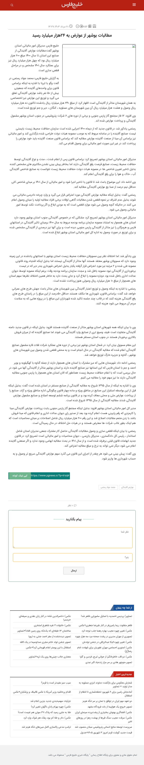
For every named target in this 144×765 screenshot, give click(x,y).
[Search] (12, 6)
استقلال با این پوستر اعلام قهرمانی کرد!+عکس (48, 647)
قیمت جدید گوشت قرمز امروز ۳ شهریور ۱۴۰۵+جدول (106, 733)
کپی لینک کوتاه (19, 476)
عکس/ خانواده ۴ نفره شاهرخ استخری (52, 625)
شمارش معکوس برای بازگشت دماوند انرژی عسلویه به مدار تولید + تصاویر (105, 684)
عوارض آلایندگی (127, 487)
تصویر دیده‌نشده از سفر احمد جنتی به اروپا (50, 636)
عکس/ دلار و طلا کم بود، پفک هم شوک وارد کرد (47, 718)
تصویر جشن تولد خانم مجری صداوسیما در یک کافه (45, 642)
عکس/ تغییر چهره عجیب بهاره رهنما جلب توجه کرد (107, 631)
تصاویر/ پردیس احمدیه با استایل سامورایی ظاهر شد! (106, 616)
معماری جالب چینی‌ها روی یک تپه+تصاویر (50, 657)
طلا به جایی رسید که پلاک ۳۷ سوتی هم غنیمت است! (44, 712)
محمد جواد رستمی (108, 487)
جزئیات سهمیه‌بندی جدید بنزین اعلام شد (50, 701)
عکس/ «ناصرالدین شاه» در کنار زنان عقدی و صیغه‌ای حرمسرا (45, 618)
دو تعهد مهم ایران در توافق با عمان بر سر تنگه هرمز (107, 701)
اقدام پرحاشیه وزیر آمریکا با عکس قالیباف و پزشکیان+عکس (42, 692)
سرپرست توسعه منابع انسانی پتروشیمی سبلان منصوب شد (103, 727)
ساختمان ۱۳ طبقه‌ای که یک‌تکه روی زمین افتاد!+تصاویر (44, 631)
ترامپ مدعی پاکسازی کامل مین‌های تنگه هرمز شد (46, 727)
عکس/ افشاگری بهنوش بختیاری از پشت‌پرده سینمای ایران (103, 712)
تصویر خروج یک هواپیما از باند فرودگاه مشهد (110, 707)
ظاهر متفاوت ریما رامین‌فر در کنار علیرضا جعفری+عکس (105, 625)
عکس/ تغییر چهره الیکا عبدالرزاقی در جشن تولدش (107, 642)
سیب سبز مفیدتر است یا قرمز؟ (56, 683)
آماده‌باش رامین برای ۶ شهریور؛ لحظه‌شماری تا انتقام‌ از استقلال (105, 694)
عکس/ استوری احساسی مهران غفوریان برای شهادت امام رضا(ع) (104, 649)
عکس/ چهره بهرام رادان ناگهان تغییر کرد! (51, 707)
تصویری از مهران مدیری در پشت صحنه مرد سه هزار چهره (104, 636)
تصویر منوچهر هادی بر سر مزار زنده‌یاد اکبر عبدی (109, 662)
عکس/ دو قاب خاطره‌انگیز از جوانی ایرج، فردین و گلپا (106, 657)
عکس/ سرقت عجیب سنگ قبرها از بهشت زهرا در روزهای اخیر (104, 719)
